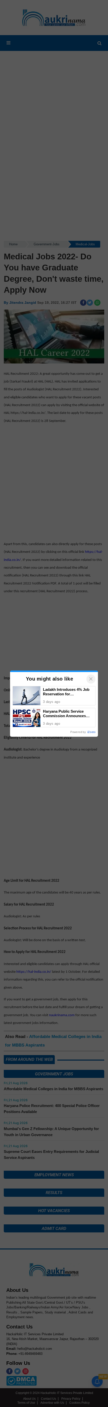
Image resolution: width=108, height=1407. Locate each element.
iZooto (91, 731)
